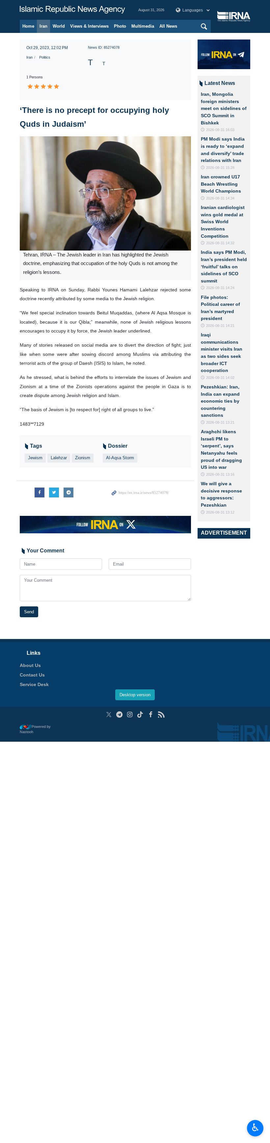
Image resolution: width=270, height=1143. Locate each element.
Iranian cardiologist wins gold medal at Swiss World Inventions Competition (223, 221)
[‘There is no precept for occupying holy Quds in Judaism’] (105, 193)
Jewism (35, 457)
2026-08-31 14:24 (220, 288)
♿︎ (255, 1127)
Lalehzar (59, 457)
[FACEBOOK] (150, 714)
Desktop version (135, 694)
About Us (30, 665)
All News (168, 26)
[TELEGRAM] (119, 714)
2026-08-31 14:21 (220, 326)
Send (29, 611)
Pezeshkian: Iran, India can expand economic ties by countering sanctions (220, 401)
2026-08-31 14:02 (220, 378)
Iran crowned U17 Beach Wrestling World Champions (221, 184)
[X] (108, 714)
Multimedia (142, 26)
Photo (120, 26)
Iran (43, 26)
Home (28, 26)
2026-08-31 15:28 (220, 168)
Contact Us (32, 675)
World (59, 26)
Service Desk (34, 684)
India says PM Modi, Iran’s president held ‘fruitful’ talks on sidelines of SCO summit (224, 266)
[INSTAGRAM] (129, 714)
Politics (44, 57)
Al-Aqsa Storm (120, 457)
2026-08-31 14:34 (220, 198)
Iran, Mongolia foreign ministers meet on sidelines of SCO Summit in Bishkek (224, 108)
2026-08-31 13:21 (220, 422)
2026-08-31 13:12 (220, 512)
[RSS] (161, 714)
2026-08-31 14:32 (220, 243)
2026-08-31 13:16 (220, 474)
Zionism (82, 457)
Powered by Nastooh (35, 729)
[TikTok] (140, 714)
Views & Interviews (89, 26)
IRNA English (72, 9)
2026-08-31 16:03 (220, 130)
